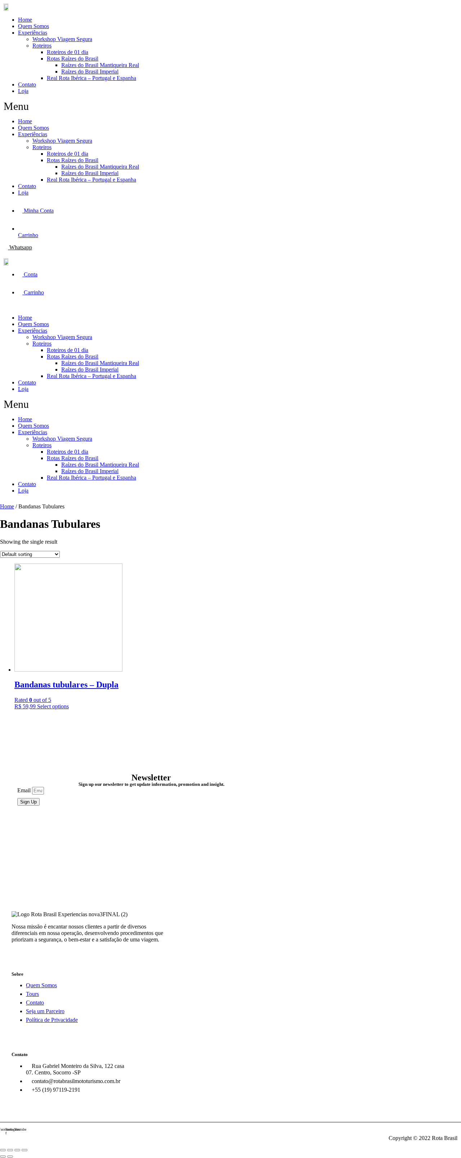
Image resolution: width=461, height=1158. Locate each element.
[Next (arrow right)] (10, 1156)
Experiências (32, 33)
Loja (23, 91)
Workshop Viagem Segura (62, 39)
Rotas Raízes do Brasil (72, 58)
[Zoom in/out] (24, 1150)
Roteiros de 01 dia (67, 52)
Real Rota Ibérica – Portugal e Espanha (91, 78)
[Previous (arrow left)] (3, 1156)
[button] (112, 106)
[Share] (10, 1150)
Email (24, 790)
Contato (27, 84)
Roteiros (42, 46)
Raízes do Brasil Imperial (89, 71)
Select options (53, 706)
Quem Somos (33, 26)
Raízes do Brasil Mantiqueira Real (100, 65)
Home (25, 20)
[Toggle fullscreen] (17, 1150)
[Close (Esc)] (3, 1150)
